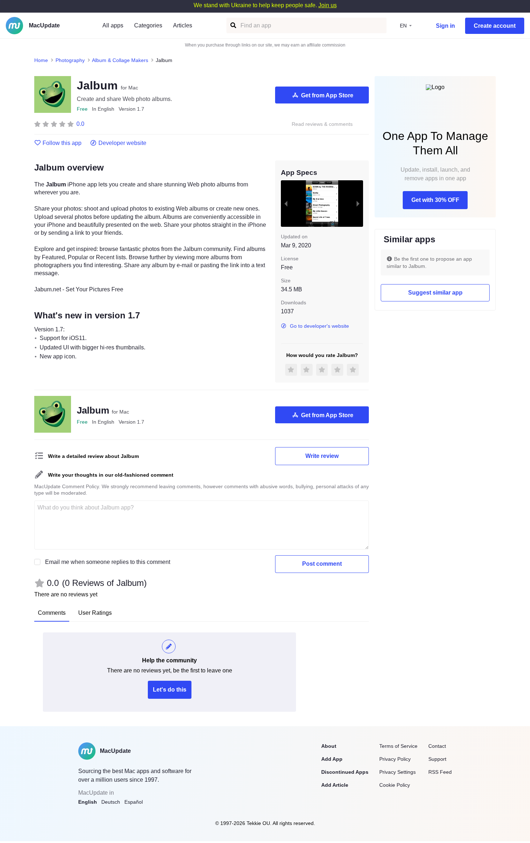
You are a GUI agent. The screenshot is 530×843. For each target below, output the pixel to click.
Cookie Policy (394, 785)
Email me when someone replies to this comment (107, 562)
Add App (332, 759)
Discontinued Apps (344, 772)
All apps (112, 25)
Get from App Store (327, 95)
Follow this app (62, 143)
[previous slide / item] (286, 203)
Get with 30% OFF (435, 200)
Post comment (322, 564)
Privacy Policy (395, 759)
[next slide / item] (358, 203)
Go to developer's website (319, 326)
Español (133, 801)
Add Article (334, 785)
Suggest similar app (435, 292)
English (87, 801)
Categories (148, 25)
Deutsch (110, 801)
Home (41, 60)
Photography (70, 60)
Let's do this (169, 689)
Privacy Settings (397, 772)
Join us (327, 5)
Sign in (445, 26)
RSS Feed (440, 772)
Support (437, 759)
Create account (495, 26)
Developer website (122, 143)
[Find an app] (232, 25)
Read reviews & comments (322, 124)
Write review (322, 456)
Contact (437, 746)
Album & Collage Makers (120, 60)
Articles (182, 25)
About (328, 746)
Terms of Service (398, 746)
